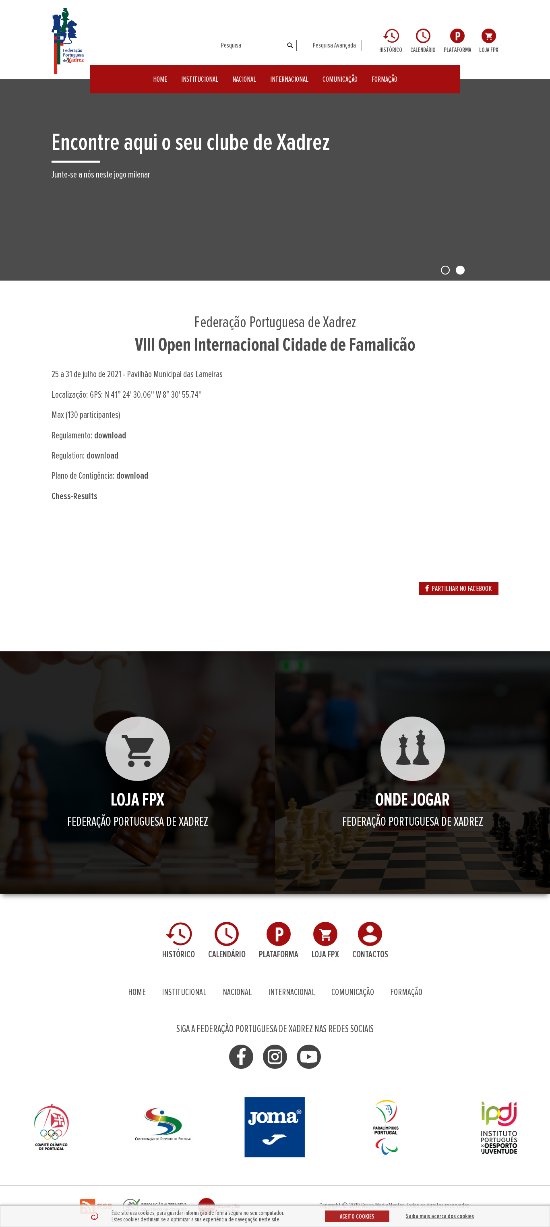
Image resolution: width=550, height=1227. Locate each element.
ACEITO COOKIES (357, 1216)
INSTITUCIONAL (199, 79)
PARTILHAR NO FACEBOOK (462, 589)
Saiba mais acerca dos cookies (440, 1216)
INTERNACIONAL (289, 79)
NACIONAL (244, 79)
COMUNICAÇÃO (340, 79)
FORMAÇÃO (384, 79)
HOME (160, 79)
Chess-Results (74, 496)
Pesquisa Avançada (334, 45)
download (110, 435)
